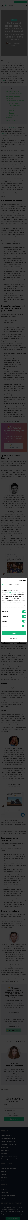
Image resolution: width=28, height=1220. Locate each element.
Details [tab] (11, 584)
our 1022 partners (11, 592)
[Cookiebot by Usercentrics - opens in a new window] (19, 580)
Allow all (14, 633)
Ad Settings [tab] (18, 584)
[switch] (24, 616)
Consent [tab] (4, 584)
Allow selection (14, 638)
